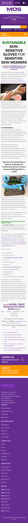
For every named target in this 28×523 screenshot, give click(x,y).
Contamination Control (6, 411)
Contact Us (3, 450)
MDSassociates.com (17, 322)
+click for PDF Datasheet (10, 333)
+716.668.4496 (7, 398)
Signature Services (5, 505)
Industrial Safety (5, 437)
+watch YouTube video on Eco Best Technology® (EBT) (13, 345)
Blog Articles (5, 489)
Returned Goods (5, 479)
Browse (5, 34)
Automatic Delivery (5, 508)
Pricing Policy (4, 473)
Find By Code (20, 30)
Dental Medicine (5, 425)
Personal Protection (6, 408)
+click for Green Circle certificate (13, 335)
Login (18, 3)
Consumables (4, 414)
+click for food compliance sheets (13, 337)
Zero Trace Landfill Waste (18, 244)
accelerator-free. (11, 202)
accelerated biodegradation (9, 240)
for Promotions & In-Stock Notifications (10, 372)
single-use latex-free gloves (18, 141)
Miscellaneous (4, 417)
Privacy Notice (4, 476)
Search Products (7, 30)
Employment (4, 459)
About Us (3, 444)
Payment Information (6, 470)
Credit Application (5, 467)
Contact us (8, 357)
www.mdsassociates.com (7, 400)
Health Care (4, 434)
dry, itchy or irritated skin (13, 132)
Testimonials (4, 456)
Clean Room (4, 431)
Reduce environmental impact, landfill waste (13, 291)
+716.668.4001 (17, 396)
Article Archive (4, 502)
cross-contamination (8, 108)
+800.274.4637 (9, 396)
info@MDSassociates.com (20, 321)
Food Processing (5, 428)
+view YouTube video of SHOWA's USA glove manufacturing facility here (14, 349)
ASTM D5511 (6, 246)
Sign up (6, 368)
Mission (3, 447)
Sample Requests (5, 453)
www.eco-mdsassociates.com (8, 403)
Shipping (3, 482)
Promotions (5, 511)
